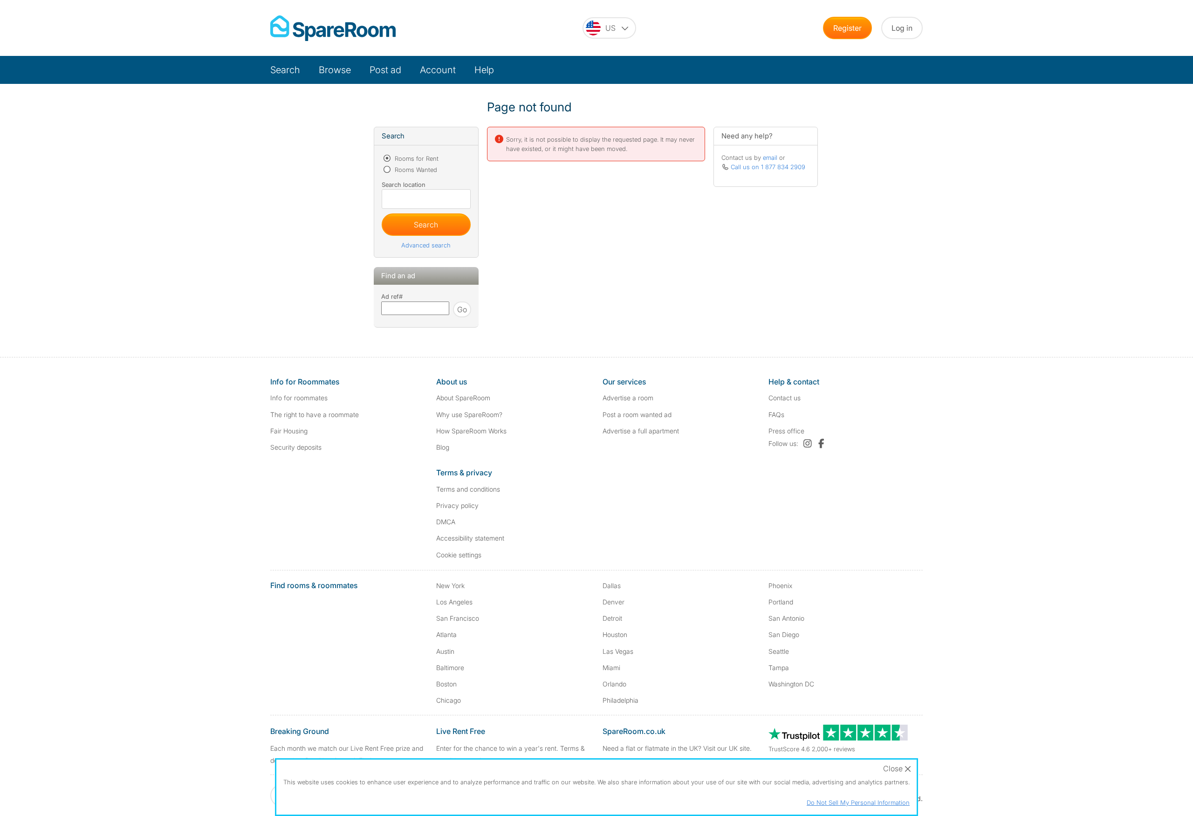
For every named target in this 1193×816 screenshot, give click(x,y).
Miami (611, 668)
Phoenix (780, 586)
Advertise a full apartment (641, 431)
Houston (615, 634)
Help (484, 69)
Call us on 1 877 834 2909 (768, 167)
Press (786, 431)
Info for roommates (299, 398)
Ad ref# (392, 296)
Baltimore (450, 668)
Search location (403, 184)
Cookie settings (458, 555)
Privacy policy (457, 505)
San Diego (783, 634)
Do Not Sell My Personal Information (858, 802)
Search (285, 69)
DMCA (445, 522)
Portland (780, 602)
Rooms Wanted (415, 169)
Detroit (612, 618)
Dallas (612, 586)
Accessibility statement (470, 538)
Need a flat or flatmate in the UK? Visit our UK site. (677, 748)
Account (438, 69)
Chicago (448, 700)
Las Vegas (618, 651)
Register (847, 28)
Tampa (778, 668)
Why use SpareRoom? (469, 414)
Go (462, 309)
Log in (901, 28)
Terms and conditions (468, 489)
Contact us (784, 398)
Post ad (385, 69)
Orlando (614, 684)
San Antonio (786, 618)
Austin (445, 651)
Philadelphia (620, 700)
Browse (335, 69)
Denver (613, 602)
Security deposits (296, 447)
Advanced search (426, 245)
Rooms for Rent (416, 158)
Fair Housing (289, 431)
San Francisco (457, 618)
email (770, 157)
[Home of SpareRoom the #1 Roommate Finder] (333, 28)
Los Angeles (454, 602)
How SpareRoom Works (471, 431)
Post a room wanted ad (637, 414)
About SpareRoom (463, 398)
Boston (446, 684)
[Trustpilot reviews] (838, 738)
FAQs (776, 414)
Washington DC (791, 684)
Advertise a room (628, 398)
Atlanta (446, 634)
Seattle (778, 651)
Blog (442, 447)
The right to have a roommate (314, 414)
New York (450, 586)
